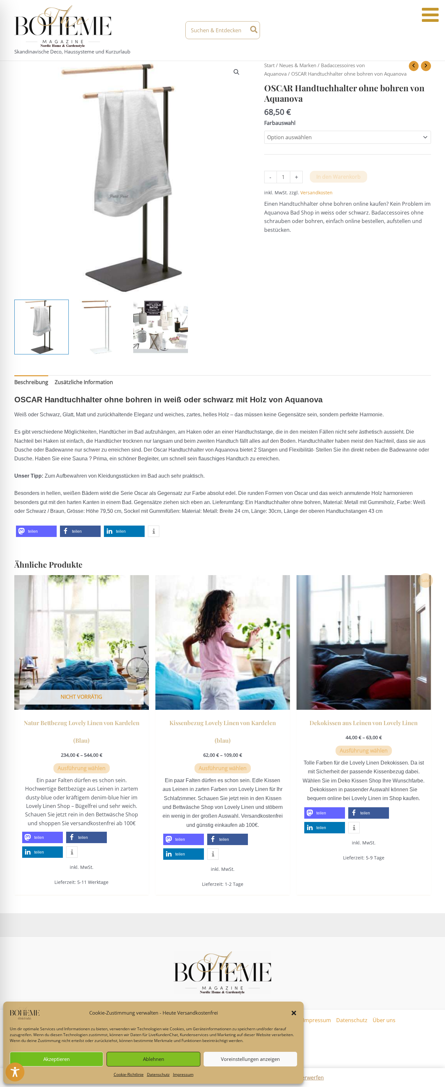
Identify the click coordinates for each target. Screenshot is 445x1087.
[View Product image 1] (41, 327)
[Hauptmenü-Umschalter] (425, 30)
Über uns (384, 1020)
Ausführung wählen (82, 768)
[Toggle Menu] (430, 15)
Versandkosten (316, 192)
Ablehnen (153, 1059)
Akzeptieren (56, 1059)
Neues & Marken (297, 65)
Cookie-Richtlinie (129, 1074)
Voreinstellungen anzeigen (250, 1059)
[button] (294, 1013)
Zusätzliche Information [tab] (84, 382)
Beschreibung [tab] (31, 382)
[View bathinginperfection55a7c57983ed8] (160, 327)
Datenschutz (158, 1074)
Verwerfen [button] (311, 1077)
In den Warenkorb (338, 176)
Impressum (183, 1074)
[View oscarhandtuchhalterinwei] (101, 327)
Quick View (81, 703)
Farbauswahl (279, 123)
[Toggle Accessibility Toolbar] (15, 1072)
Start (269, 65)
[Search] (254, 30)
